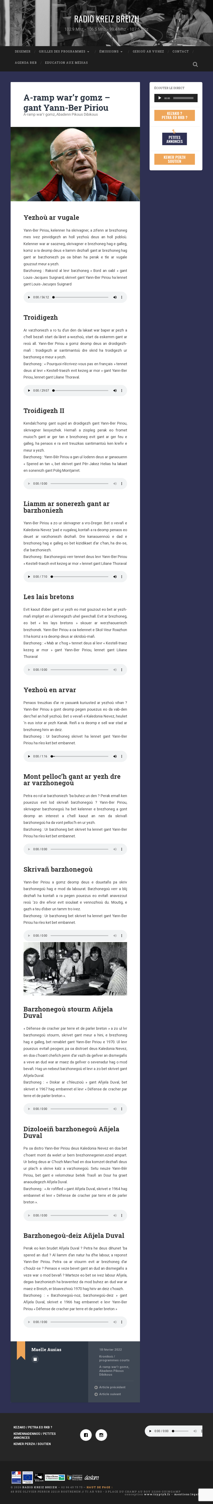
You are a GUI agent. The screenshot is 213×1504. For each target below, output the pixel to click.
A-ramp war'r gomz (39, 114)
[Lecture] (160, 98)
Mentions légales (188, 1494)
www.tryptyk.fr (157, 1494)
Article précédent (112, 1387)
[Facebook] (87, 1435)
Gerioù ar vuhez (148, 51)
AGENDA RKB (26, 63)
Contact (180, 51)
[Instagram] (102, 1435)
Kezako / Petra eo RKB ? (33, 1427)
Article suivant (110, 1394)
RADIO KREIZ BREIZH (106, 18)
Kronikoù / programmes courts (114, 1358)
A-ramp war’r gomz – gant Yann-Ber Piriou (67, 102)
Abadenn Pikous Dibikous (77, 114)
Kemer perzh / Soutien (32, 1444)
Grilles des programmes (62, 51)
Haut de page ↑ (100, 1487)
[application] (175, 98)
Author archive (35, 1359)
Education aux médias (66, 63)
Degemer (23, 51)
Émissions (109, 51)
